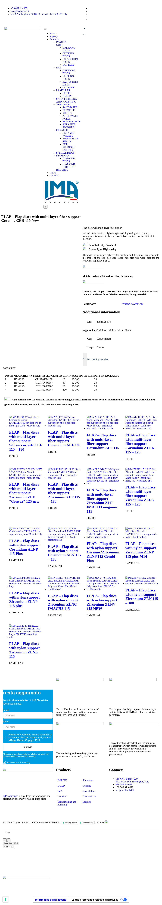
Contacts (54, 175)
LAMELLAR (63, 90)
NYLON (67, 96)
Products (54, 39)
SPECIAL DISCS (65, 152)
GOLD (59, 45)
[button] (100, 32)
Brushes (87, 801)
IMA (58, 67)
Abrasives (88, 780)
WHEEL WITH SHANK (70, 140)
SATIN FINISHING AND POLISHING (66, 100)
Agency (54, 36)
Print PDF (8, 847)
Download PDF (11, 843)
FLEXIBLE (68, 110)
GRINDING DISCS (68, 49)
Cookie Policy (87, 822)
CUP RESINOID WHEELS (68, 147)
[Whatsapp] (41, 810)
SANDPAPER (70, 107)
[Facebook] (15, 810)
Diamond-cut (89, 796)
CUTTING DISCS (68, 55)
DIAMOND (62, 155)
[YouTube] (32, 810)
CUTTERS (68, 64)
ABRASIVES (63, 104)
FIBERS (66, 93)
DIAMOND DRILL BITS (69, 165)
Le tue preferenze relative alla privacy (95, 899)
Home (53, 33)
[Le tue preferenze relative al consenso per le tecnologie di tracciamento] (6, 899)
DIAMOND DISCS (68, 160)
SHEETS (67, 113)
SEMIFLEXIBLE (71, 121)
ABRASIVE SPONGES (68, 126)
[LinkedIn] (7, 810)
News (53, 172)
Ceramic (87, 785)
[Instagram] (24, 810)
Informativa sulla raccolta (50, 899)
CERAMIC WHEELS (68, 134)
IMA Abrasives (10, 796)
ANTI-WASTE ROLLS (70, 117)
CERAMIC (62, 130)
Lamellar (62, 796)
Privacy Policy (71, 822)
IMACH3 (61, 42)
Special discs (89, 791)
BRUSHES (62, 169)
